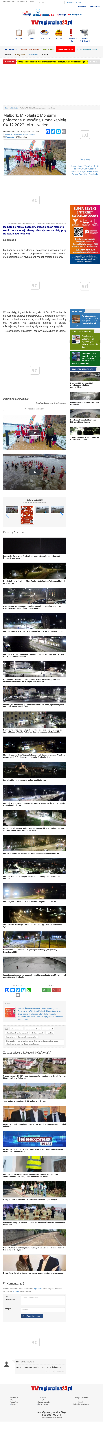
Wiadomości (9, 137)
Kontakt (79, 2)
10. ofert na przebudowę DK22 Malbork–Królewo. (40, 61)
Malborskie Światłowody (80, 1404)
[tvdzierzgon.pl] (75, 12)
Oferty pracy (85, 159)
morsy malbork (48, 1029)
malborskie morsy (16, 1029)
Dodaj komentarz (33, 1316)
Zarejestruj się (94, 6)
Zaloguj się (82, 6)
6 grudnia (50, 1033)
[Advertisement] (51, 85)
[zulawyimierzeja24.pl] (43, 12)
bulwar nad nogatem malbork (27, 1037)
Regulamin (42, 1400)
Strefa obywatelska (87, 49)
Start (6, 108)
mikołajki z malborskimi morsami (17, 1033)
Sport (8, 54)
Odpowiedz (60, 1371)
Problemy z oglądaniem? (80, 1398)
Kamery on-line (42, 1404)
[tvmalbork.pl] (26, 12)
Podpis (8, 1308)
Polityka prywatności (42, 1402)
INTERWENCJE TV (72, 39)
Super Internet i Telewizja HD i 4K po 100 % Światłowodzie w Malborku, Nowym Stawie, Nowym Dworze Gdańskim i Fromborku (85, 170)
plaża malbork (10, 1037)
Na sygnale (48, 49)
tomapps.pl (58, 1417)
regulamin (16, 1291)
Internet (13, 1404)
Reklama (70, 2)
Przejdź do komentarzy (35, 409)
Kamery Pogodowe (30, 49)
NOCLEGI (59, 38)
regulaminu (38, 1288)
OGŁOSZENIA (19, 38)
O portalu (42, 1398)
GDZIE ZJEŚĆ (45, 38)
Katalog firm (13, 1402)
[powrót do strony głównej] (51, 22)
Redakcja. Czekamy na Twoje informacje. (20, 134)
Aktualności (11, 49)
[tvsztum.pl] (61, 12)
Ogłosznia (13, 1400)
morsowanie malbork (33, 1029)
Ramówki (33, 54)
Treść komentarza (10, 1298)
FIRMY (32, 38)
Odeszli (45, 54)
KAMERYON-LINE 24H (85, 39)
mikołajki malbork (37, 1033)
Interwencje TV (65, 49)
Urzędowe (20, 54)
